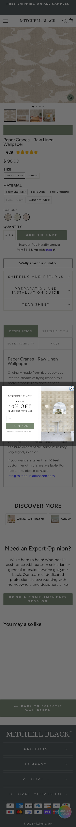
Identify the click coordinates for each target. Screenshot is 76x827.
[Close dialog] (71, 388)
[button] (20, 426)
